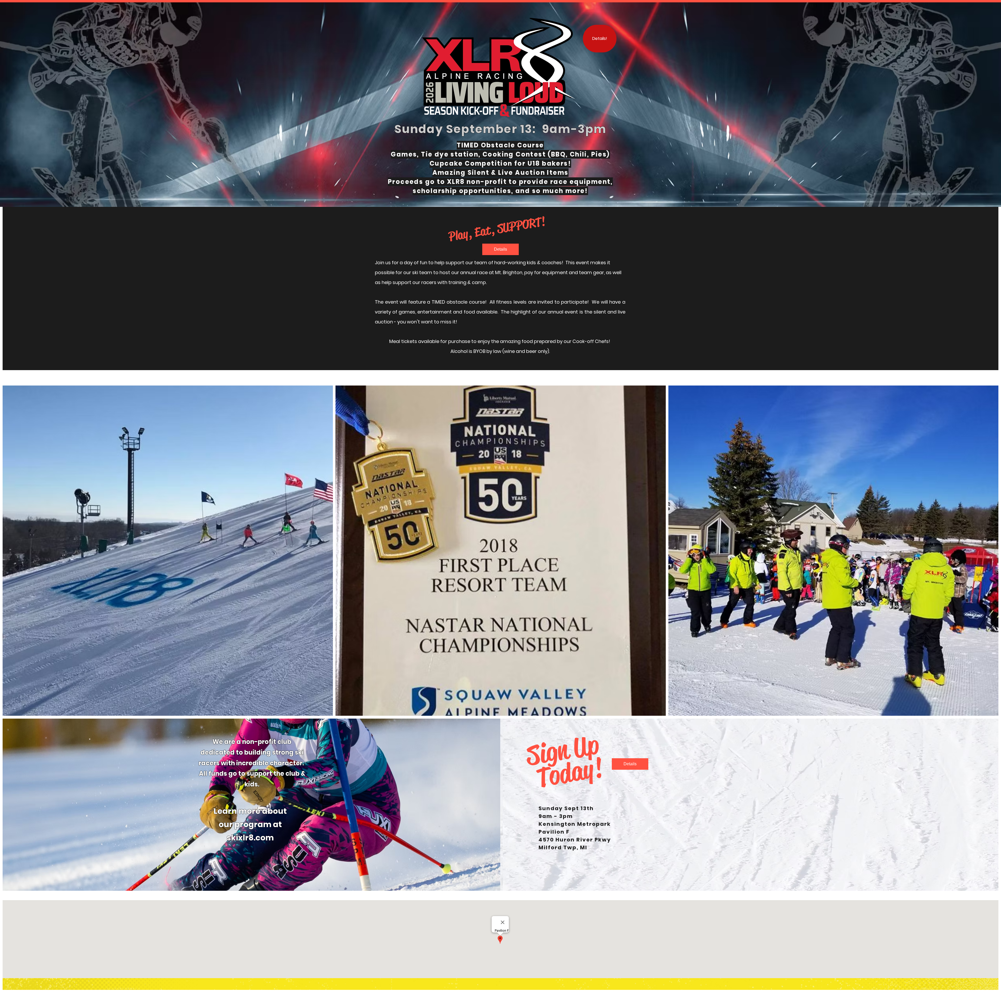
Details (500, 249)
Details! (599, 38)
